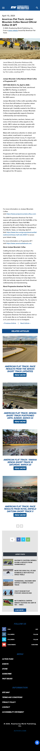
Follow (35, 634)
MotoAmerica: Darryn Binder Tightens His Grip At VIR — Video (25, 603)
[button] (3, 8)
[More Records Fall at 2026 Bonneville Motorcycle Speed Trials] (8, 572)
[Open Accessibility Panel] (37, 742)
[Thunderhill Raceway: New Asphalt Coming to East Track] (8, 582)
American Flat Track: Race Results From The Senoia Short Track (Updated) (20, 368)
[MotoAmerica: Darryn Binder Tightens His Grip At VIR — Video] (8, 602)
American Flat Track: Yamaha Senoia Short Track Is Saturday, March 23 (20, 462)
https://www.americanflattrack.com (18, 243)
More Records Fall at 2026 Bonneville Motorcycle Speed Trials (25, 572)
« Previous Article (9, 323)
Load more (19, 610)
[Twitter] (23, 539)
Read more (20, 375)
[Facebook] (19, 539)
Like (36, 629)
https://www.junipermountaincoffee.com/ (21, 214)
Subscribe (34, 644)
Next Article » (25, 323)
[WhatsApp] (28, 539)
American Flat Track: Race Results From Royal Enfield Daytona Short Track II (20, 508)
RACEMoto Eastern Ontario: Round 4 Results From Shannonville (25, 562)
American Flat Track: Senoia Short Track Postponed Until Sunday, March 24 (20, 415)
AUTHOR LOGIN (20, 731)
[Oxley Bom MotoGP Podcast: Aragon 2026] (8, 593)
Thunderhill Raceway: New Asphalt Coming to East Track (25, 583)
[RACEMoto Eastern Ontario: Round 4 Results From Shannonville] (8, 562)
